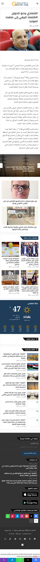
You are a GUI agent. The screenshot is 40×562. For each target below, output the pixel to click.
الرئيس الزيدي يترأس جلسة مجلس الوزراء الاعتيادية (15, 402)
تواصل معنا (11, 534)
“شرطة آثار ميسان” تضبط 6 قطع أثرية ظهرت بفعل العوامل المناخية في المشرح (11, 261)
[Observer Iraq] (20, 3)
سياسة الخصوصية (26, 534)
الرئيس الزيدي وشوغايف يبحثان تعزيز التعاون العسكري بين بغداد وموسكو (14, 374)
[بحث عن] (37, 4)
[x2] (36, 521)
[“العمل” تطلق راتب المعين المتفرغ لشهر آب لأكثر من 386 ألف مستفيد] (10, 277)
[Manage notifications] (35, 557)
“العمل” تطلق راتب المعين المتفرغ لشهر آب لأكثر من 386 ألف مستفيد (11, 289)
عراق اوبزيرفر (8, 530)
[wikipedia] (31, 521)
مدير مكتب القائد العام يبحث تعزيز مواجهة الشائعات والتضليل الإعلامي (14, 412)
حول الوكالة (18, 534)
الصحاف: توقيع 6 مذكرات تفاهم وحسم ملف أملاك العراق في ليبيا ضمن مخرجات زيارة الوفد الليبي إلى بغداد (14, 366)
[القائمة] (3, 4)
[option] (20, 165)
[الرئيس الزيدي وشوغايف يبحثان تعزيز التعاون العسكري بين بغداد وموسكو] (32, 376)
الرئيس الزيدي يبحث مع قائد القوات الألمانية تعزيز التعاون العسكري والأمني (20, 169)
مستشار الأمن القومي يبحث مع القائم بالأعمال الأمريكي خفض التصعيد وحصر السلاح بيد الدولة (29, 290)
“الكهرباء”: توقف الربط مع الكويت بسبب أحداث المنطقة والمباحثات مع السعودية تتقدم (14, 384)
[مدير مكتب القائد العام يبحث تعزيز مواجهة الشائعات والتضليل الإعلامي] (32, 414)
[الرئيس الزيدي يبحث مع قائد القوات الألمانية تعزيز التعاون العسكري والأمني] (32, 395)
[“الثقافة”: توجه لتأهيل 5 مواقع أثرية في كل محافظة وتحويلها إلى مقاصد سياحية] (32, 357)
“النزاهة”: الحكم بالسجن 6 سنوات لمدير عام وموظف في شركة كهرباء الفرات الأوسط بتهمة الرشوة (14, 422)
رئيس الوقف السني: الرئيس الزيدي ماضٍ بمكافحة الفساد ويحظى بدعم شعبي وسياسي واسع (29, 261)
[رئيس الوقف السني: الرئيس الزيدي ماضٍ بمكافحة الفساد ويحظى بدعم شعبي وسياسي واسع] (29, 249)
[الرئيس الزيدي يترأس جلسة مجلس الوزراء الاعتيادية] (32, 405)
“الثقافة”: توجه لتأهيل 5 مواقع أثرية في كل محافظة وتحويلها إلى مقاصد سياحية (14, 356)
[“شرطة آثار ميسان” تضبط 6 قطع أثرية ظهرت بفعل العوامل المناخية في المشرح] (10, 249)
